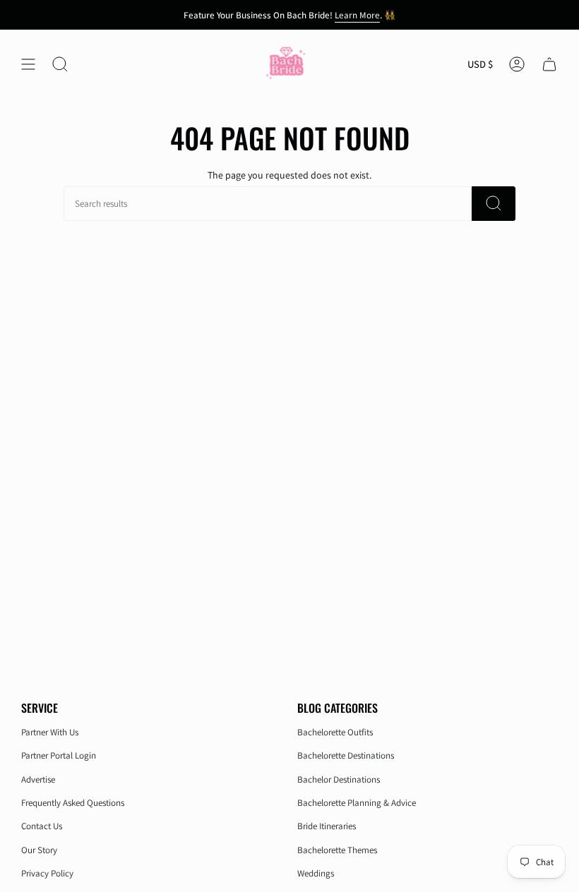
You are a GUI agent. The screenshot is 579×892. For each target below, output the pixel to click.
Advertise (38, 779)
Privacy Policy (47, 873)
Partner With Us (49, 732)
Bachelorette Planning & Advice (356, 803)
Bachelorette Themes (337, 850)
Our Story (39, 850)
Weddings (315, 873)
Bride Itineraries (326, 826)
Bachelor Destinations (338, 779)
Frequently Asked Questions (72, 803)
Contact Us (41, 826)
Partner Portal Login (58, 755)
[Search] (493, 203)
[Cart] (549, 64)
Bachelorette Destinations (345, 755)
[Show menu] (28, 64)
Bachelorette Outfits (335, 732)
